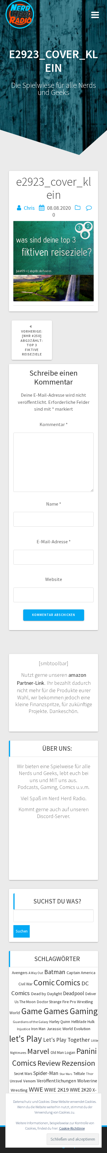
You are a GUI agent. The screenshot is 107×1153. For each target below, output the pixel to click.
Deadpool (73, 993)
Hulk (91, 1021)
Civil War (25, 984)
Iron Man (38, 1028)
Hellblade (78, 1021)
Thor (89, 1074)
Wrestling (19, 1090)
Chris (29, 207)
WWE (36, 1089)
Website (53, 579)
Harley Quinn (59, 1021)
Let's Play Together (66, 1039)
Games (55, 1011)
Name (53, 504)
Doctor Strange (49, 1001)
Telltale (79, 1073)
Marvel (38, 1051)
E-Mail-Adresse (54, 541)
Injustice (23, 1029)
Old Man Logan (63, 1052)
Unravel (16, 1081)
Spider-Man (45, 1073)
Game (31, 1011)
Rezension (78, 1063)
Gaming (84, 1011)
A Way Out (36, 973)
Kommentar (54, 424)
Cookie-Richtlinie (72, 1128)
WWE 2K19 (56, 1089)
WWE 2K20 (80, 1090)
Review (49, 1063)
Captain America (81, 972)
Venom (29, 1081)
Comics (68, 982)
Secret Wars (23, 1073)
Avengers (19, 972)
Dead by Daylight (46, 993)
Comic (44, 982)
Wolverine (87, 1081)
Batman (54, 972)
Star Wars (65, 1074)
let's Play (25, 1038)
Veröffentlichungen (56, 1081)
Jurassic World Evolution (68, 1028)
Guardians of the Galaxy (30, 1022)
